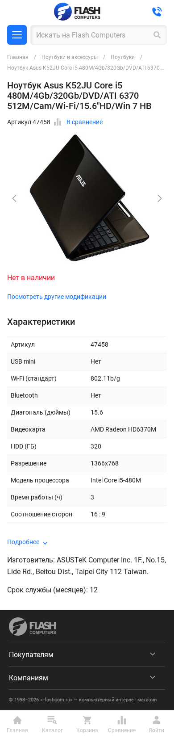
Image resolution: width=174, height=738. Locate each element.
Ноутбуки (123, 57)
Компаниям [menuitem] (28, 678)
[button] (160, 198)
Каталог (17, 35)
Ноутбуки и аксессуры (69, 57)
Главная (18, 57)
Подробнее (23, 541)
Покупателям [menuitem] (31, 654)
